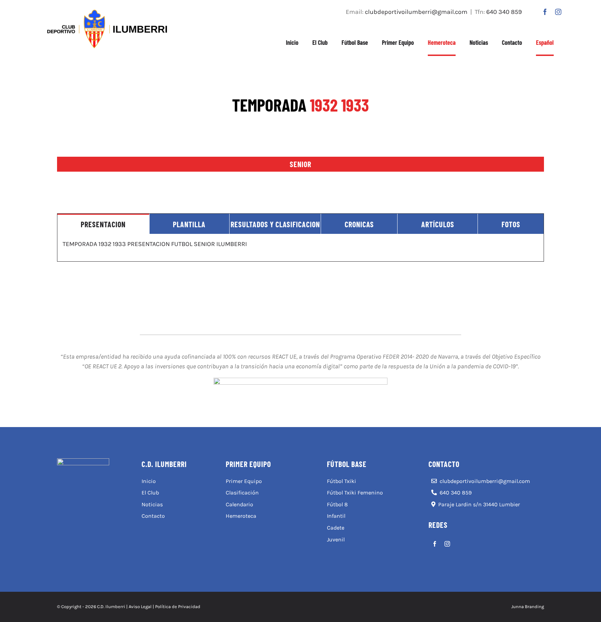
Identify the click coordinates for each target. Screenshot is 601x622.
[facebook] (545, 12)
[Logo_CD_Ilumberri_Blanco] (83, 461)
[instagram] (558, 12)
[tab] (103, 224)
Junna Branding (527, 606)
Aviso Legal (140, 606)
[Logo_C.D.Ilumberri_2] (107, 13)
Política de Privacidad (177, 606)
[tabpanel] (300, 248)
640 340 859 (504, 12)
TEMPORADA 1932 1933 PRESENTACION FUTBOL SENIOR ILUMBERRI (155, 244)
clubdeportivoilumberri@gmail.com (416, 12)
